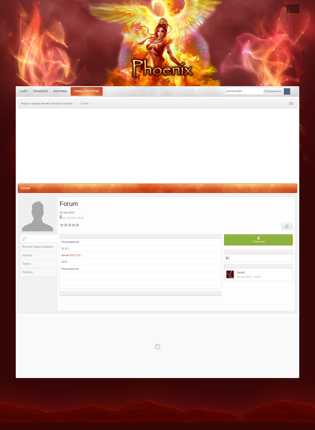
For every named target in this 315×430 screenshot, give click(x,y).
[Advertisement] (157, 146)
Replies (27, 272)
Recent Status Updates (37, 246)
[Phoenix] (157, 66)
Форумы (60, 91)
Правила (40, 91)
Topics (26, 263)
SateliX (241, 272)
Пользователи (86, 91)
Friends (27, 255)
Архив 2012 (68, 255)
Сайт (23, 91)
